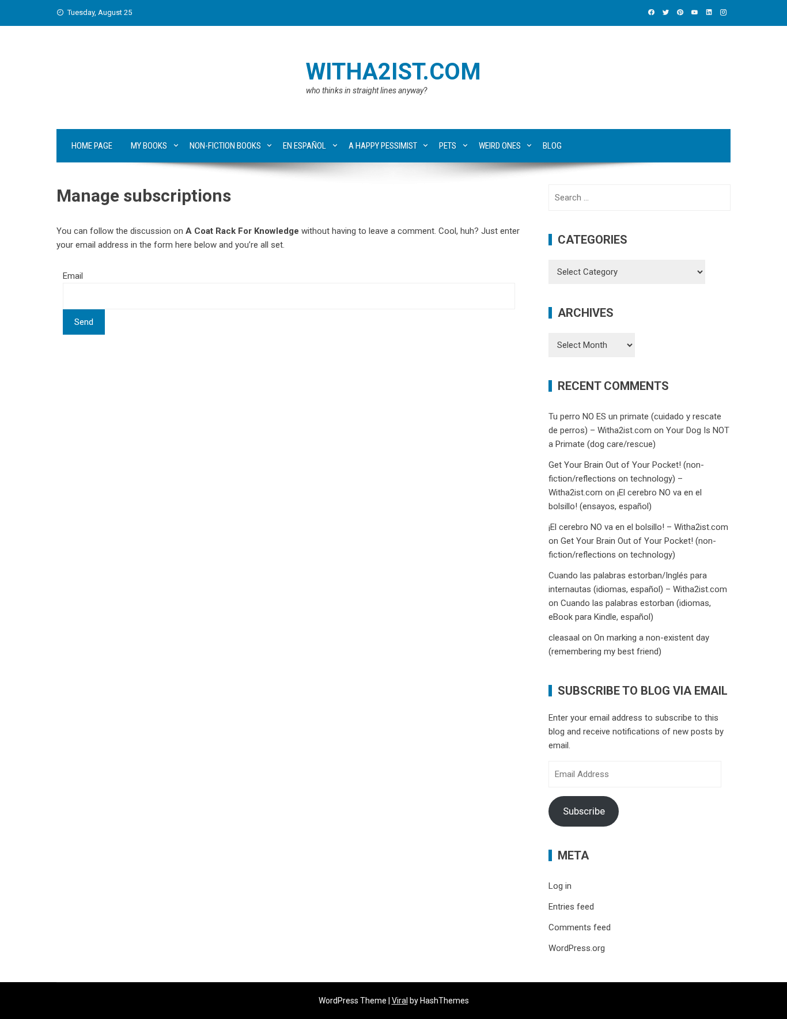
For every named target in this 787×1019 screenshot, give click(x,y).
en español (304, 146)
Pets (447, 146)
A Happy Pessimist (383, 146)
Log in (560, 886)
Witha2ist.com (393, 71)
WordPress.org (576, 948)
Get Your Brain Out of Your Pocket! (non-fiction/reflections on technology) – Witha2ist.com (626, 479)
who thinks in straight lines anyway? (366, 90)
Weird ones (500, 146)
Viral (400, 1000)
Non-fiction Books (225, 146)
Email (73, 276)
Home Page (91, 146)
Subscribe (584, 811)
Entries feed (571, 906)
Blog (552, 146)
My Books (149, 146)
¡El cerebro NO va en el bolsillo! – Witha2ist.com (638, 527)
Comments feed (579, 927)
